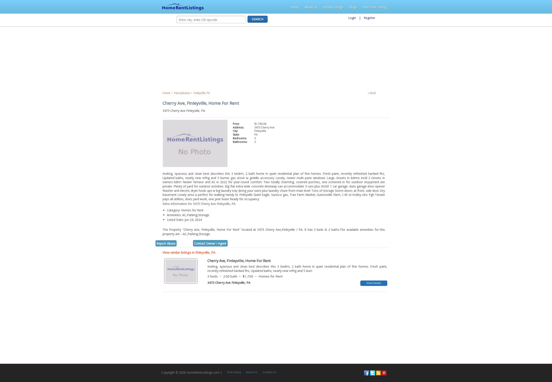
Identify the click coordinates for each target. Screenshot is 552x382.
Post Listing (76, 349)
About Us (472, 7)
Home (456, 7)
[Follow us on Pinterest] (542, 350)
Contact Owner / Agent (48, 222)
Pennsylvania (19, 93)
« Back (515, 93)
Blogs (514, 7)
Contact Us (111, 349)
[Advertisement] (113, 59)
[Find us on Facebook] (524, 350)
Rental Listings (495, 7)
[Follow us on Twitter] (530, 350)
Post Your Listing (536, 7)
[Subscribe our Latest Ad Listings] (536, 350)
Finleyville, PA (39, 93)
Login (352, 18)
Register (369, 18)
